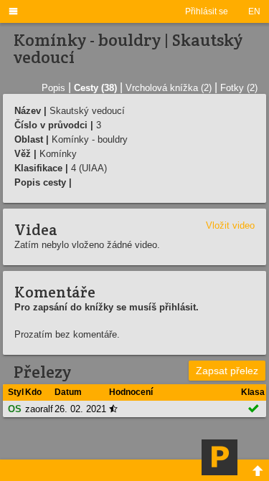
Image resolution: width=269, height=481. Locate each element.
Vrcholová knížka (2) (169, 87)
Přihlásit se (206, 11)
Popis (53, 87)
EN (254, 11)
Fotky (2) (239, 87)
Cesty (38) (95, 87)
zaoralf (39, 409)
